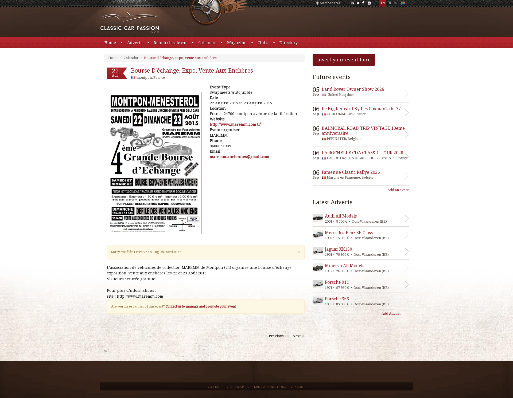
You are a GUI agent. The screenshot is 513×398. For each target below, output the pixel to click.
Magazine (236, 42)
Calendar (207, 42)
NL (396, 3)
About (299, 387)
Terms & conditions (269, 387)
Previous (276, 336)
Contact (215, 387)
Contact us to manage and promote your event (201, 306)
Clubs (263, 42)
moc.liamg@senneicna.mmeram (239, 157)
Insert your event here (344, 59)
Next (297, 336)
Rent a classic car (170, 42)
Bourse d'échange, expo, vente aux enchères (180, 58)
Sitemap (237, 387)
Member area (330, 3)
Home (110, 42)
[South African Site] (402, 4)
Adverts (134, 42)
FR (389, 3)
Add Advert (391, 314)
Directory (288, 42)
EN (383, 3)
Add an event (398, 190)
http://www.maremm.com (233, 124)
